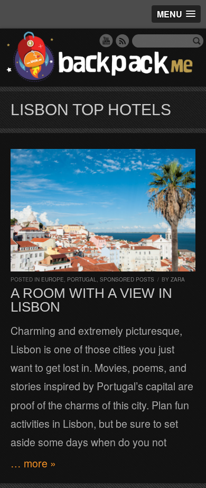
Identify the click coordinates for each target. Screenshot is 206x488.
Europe (52, 279)
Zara (178, 279)
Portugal (82, 279)
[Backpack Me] (103, 58)
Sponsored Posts (127, 279)
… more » (33, 463)
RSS (122, 41)
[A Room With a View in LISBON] (103, 210)
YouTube (106, 41)
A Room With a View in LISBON (91, 300)
